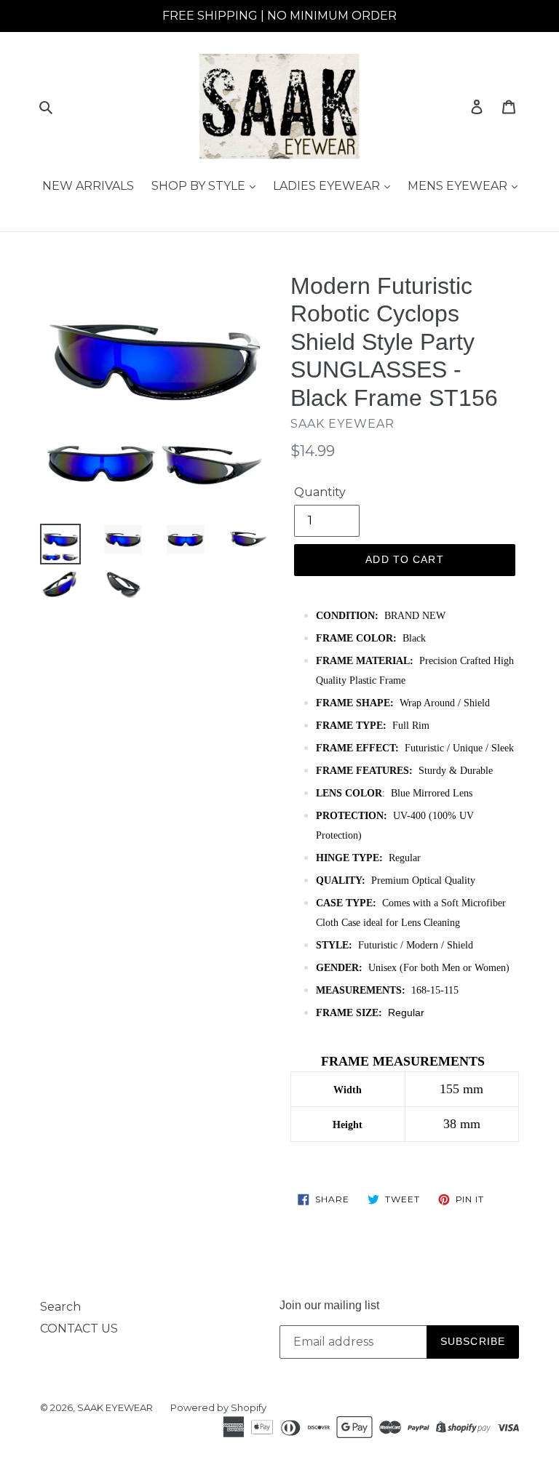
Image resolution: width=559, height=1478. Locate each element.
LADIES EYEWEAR (328, 186)
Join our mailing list (329, 1305)
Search (60, 1307)
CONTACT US (79, 1328)
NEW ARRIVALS (88, 186)
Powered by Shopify (218, 1407)
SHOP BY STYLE (199, 186)
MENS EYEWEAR (459, 186)
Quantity (320, 492)
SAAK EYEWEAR (115, 1407)
